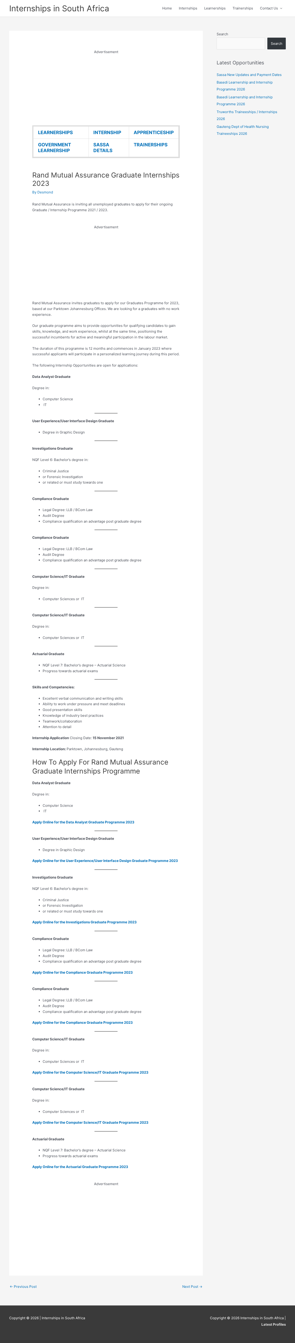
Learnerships (215, 8)
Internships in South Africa (59, 8)
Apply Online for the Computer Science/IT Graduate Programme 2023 (90, 1072)
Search (222, 34)
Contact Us (269, 8)
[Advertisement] (106, 87)
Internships (188, 8)
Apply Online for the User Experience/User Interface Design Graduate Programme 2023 (105, 860)
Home (167, 8)
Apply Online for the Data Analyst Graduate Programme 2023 (83, 822)
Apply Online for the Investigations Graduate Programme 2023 (84, 922)
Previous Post (23, 1286)
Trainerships (243, 8)
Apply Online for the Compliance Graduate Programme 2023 (82, 972)
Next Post (192, 1286)
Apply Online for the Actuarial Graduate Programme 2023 (80, 1167)
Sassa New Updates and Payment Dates (249, 74)
